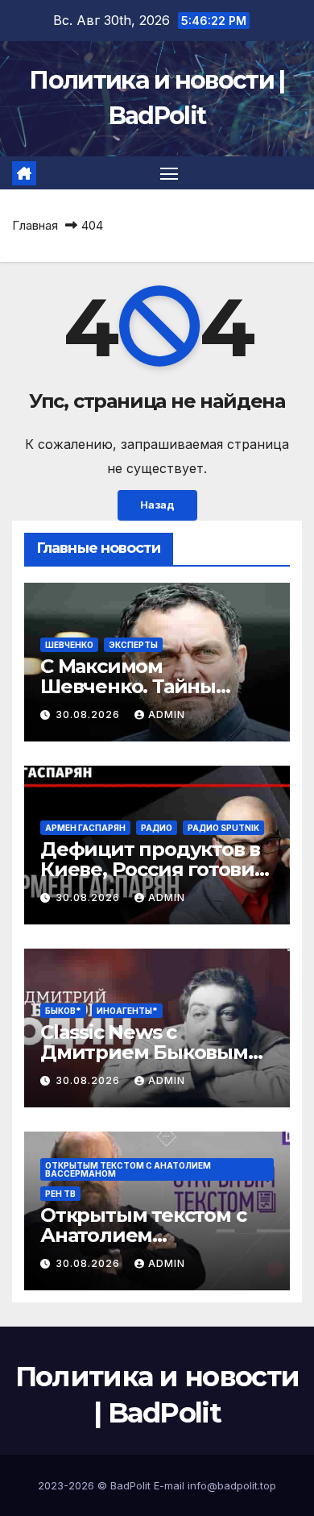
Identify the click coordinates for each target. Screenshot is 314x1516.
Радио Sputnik (223, 828)
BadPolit (130, 1485)
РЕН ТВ (60, 1193)
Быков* (63, 1011)
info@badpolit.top (232, 1485)
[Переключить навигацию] (169, 173)
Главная (35, 225)
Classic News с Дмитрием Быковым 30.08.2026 (144, 1052)
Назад (157, 505)
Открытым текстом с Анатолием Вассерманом (128, 1169)
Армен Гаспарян (85, 828)
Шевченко (69, 645)
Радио (156, 828)
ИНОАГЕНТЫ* (127, 1011)
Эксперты (133, 645)
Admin (166, 714)
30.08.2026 (89, 714)
